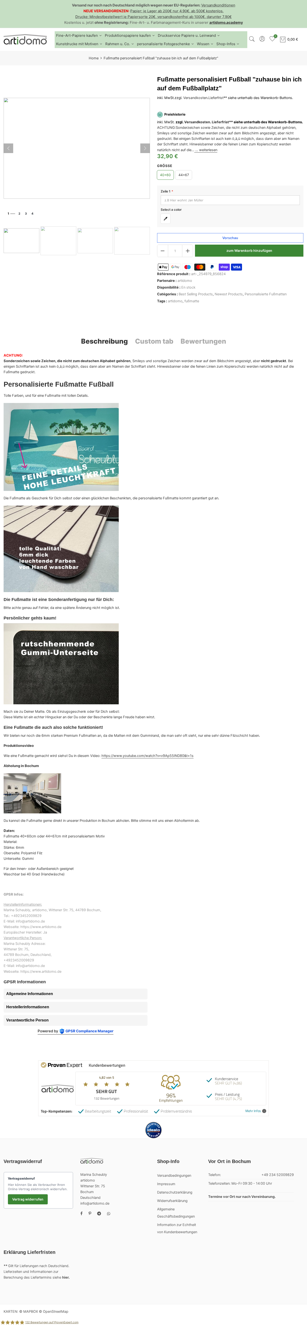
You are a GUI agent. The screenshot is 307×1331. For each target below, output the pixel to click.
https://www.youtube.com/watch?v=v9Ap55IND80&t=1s (147, 756)
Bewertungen (203, 341)
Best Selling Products (196, 294)
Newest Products (229, 294)
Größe (164, 166)
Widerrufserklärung (172, 1201)
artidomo (184, 281)
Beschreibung (104, 341)
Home (94, 58)
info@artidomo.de (94, 1203)
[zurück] (8, 148)
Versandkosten (195, 98)
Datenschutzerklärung (174, 1192)
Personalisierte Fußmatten (266, 294)
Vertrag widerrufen (27, 1199)
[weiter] (145, 148)
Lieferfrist (216, 98)
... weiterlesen (205, 150)
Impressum (166, 1184)
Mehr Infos (253, 1111)
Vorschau (230, 238)
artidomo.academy (226, 22)
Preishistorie (174, 114)
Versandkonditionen (218, 5)
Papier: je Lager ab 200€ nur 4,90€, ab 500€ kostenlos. (177, 11)
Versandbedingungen (174, 1175)
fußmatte (191, 301)
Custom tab (154, 341)
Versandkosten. (197, 122)
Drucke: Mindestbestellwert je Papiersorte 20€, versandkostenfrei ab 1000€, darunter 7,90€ (153, 16)
